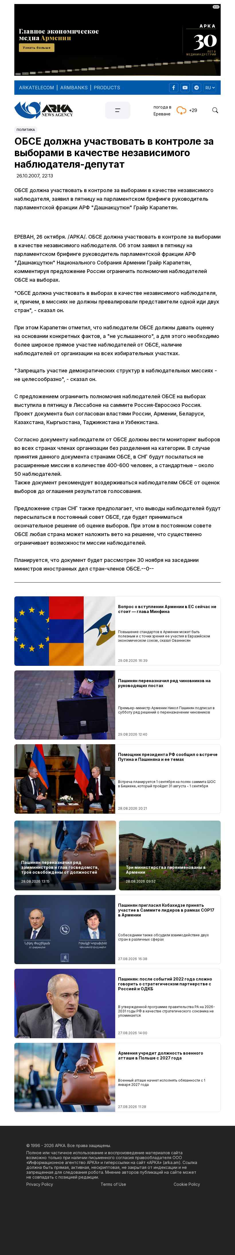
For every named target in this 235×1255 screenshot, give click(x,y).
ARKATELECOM (36, 87)
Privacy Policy (39, 1184)
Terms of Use (113, 1184)
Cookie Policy (187, 1184)
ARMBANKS (74, 87)
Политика (26, 130)
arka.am (171, 1162)
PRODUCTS (107, 87)
